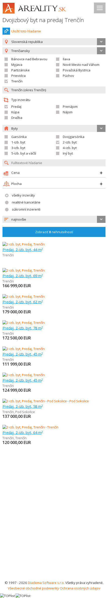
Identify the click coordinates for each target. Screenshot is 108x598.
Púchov (68, 75)
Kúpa (15, 112)
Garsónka (19, 136)
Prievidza (18, 75)
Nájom (68, 112)
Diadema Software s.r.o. (46, 582)
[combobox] (54, 41)
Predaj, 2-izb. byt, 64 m (23, 432)
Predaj (16, 106)
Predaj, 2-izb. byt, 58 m (23, 406)
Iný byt (68, 153)
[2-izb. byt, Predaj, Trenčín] (24, 244)
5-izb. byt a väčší (23, 153)
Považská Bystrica (76, 70)
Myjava (16, 64)
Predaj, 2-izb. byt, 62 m (23, 301)
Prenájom (70, 106)
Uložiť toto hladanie (26, 31)
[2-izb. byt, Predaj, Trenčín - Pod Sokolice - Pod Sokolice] (46, 401)
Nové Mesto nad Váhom (81, 64)
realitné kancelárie (26, 202)
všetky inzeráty (23, 195)
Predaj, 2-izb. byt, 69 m (23, 275)
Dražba (16, 117)
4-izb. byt (70, 147)
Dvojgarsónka (73, 136)
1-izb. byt (18, 142)
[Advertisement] (54, 523)
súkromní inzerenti (26, 209)
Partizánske (20, 70)
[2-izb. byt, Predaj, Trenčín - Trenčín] (31, 427)
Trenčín (17, 81)
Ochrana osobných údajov (80, 588)
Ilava (66, 59)
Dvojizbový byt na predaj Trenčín (43, 20)
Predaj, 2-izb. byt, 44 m (23, 249)
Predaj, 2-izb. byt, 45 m (23, 354)
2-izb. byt (70, 142)
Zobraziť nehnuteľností (54, 232)
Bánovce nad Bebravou (29, 59)
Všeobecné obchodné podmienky (33, 588)
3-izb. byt (18, 147)
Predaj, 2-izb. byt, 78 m (23, 327)
